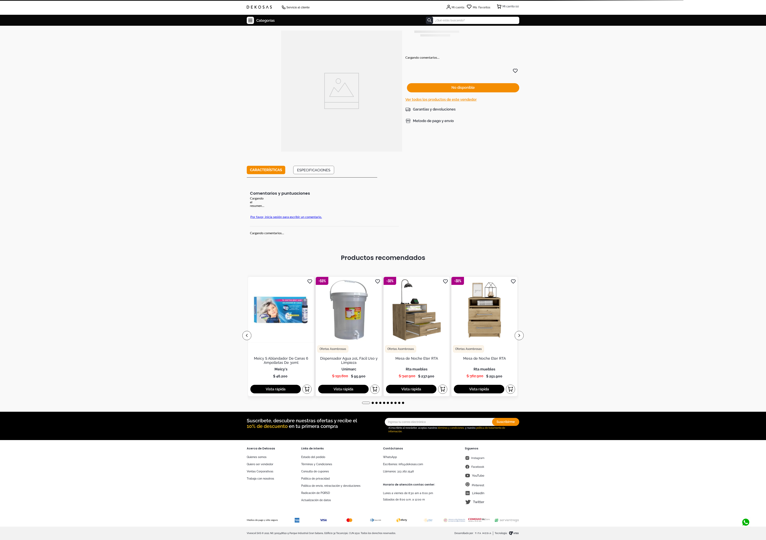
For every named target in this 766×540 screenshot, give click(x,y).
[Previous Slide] (246, 335)
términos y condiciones (451, 427)
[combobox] (472, 20)
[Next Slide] (519, 335)
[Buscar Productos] (429, 20)
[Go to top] (745, 509)
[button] (430, 109)
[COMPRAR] (307, 389)
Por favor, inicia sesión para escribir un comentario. (286, 217)
